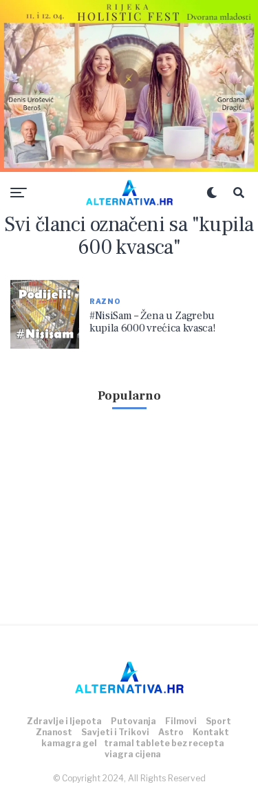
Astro (171, 732)
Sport (218, 721)
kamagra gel (69, 743)
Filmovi (181, 721)
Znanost (54, 732)
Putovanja (133, 721)
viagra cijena (133, 754)
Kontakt (211, 732)
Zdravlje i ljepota (64, 721)
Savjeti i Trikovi (115, 732)
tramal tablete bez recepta (164, 743)
